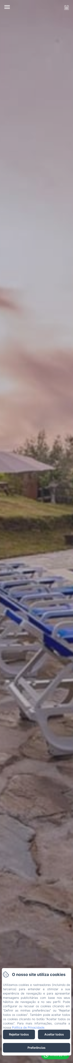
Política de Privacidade (28, 1027)
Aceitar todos (54, 1034)
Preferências (36, 1048)
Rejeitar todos (19, 1034)
